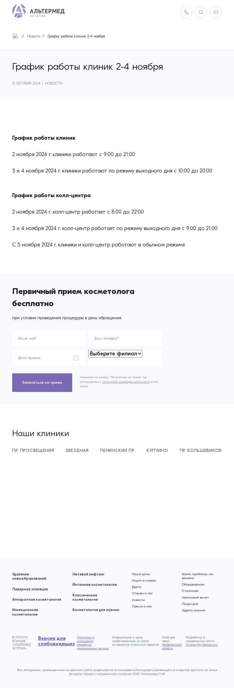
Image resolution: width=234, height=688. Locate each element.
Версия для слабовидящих (56, 641)
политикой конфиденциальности (126, 382)
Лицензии (190, 604)
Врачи (136, 587)
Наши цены (141, 574)
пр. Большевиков (201, 450)
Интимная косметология (95, 584)
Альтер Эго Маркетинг (202, 645)
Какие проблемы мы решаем (197, 576)
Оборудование (193, 584)
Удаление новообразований (29, 576)
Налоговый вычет (195, 597)
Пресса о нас (142, 606)
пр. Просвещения (33, 450)
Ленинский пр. (117, 450)
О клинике (190, 591)
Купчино (157, 450)
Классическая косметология (85, 597)
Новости (53, 83)
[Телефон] (186, 12)
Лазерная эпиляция (30, 589)
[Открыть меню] (216, 12)
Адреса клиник (193, 610)
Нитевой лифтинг (89, 574)
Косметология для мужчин (96, 610)
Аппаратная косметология (36, 599)
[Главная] (16, 37)
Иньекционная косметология (25, 612)
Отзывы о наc (142, 593)
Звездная (77, 450)
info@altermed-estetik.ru (172, 646)
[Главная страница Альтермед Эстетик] (38, 12)
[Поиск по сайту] (201, 12)
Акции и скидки (144, 580)
